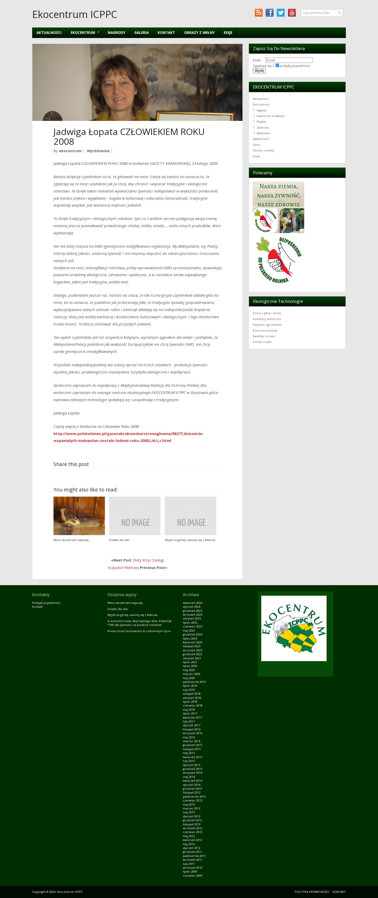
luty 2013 (189, 812)
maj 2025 (189, 630)
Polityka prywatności (46, 603)
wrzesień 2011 (192, 860)
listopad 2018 (192, 694)
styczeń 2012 (191, 848)
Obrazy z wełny (199, 32)
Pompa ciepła (262, 342)
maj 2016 (189, 737)
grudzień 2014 (192, 769)
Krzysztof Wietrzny (123, 567)
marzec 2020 (191, 674)
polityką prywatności (295, 66)
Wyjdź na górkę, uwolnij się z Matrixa (190, 540)
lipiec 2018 (190, 701)
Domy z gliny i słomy (267, 313)
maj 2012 (189, 836)
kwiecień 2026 (192, 603)
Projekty (261, 121)
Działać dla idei (119, 540)
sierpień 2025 (192, 618)
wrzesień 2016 (192, 733)
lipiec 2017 (190, 713)
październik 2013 (194, 796)
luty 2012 (189, 844)
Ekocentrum (261, 104)
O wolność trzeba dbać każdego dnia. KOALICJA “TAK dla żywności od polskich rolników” (139, 623)
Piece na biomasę (265, 330)
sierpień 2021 (192, 658)
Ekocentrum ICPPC (74, 14)
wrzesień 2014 (192, 773)
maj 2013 (189, 804)
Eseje (228, 32)
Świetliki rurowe (264, 336)
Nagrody (116, 32)
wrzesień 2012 (192, 828)
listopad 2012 (192, 824)
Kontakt (166, 32)
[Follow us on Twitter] (280, 12)
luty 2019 (189, 690)
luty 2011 (189, 864)
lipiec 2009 (190, 871)
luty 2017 (189, 721)
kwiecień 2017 (192, 717)
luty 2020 (189, 678)
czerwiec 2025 (192, 626)
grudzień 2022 (192, 654)
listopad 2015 (192, 749)
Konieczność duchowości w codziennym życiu (139, 631)
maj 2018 (189, 709)
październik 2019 (194, 682)
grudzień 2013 (192, 788)
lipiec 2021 (190, 662)
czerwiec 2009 (192, 875)
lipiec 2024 (190, 638)
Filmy (256, 145)
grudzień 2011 (192, 852)
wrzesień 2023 (192, 650)
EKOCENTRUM (80, 32)
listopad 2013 (192, 792)
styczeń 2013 (191, 816)
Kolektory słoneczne (267, 319)
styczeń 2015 (191, 765)
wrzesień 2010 (192, 868)
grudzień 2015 (192, 745)
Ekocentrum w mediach (271, 116)
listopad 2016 (192, 729)
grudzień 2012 (192, 820)
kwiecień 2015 (192, 757)
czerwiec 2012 (192, 832)
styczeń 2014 (191, 785)
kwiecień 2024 (192, 642)
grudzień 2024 (192, 634)
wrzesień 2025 (192, 614)
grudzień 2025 (192, 611)
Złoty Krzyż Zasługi (148, 560)
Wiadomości (264, 133)
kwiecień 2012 (192, 840)
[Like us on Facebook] (269, 12)
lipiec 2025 (190, 622)
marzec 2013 (191, 808)
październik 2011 (194, 856)
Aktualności (49, 32)
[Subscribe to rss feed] (258, 12)
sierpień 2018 (192, 698)
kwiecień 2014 (192, 781)
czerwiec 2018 (192, 705)
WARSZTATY (261, 139)
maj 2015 (189, 753)
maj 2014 (189, 777)
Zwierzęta (263, 127)
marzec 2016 (191, 741)
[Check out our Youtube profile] (291, 12)
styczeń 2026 (191, 607)
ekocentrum (70, 150)
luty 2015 (189, 761)
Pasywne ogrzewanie (267, 324)
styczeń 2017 (191, 725)
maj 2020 (189, 670)
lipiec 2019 (190, 686)
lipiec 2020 (190, 666)
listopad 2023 (192, 646)
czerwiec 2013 (192, 800)
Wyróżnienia (98, 150)
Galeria (141, 32)
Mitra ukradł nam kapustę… (72, 540)
